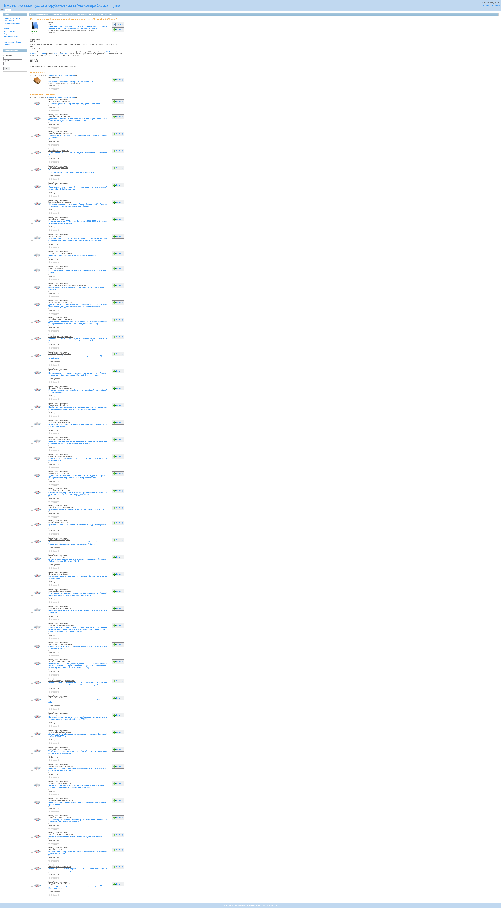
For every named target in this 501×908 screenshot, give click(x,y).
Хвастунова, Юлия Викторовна (59, 422)
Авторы (7, 29)
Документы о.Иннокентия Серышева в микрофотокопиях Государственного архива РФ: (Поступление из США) (77, 323)
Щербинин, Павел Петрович (58, 715)
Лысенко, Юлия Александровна (60, 783)
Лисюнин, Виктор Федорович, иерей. (61, 681)
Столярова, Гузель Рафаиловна (60, 456)
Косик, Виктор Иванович (57, 219)
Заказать (119, 24)
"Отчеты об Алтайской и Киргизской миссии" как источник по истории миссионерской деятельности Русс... (77, 786)
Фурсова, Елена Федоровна (58, 557)
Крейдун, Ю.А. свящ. (55, 850)
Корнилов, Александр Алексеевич (60, 302)
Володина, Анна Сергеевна (58, 473)
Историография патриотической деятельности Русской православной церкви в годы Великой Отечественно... (77, 374)
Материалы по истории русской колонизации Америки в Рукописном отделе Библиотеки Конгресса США (77, 340)
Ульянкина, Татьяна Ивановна (59, 202)
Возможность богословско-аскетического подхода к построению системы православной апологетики (77, 171)
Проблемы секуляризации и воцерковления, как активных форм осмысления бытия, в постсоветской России (77, 408)
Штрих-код (7, 55)
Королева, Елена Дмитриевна (59, 591)
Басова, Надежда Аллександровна (61, 508)
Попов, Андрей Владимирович (59, 354)
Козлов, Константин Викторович (60, 644)
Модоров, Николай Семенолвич (60, 884)
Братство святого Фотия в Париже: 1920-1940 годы (72, 255)
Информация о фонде (12, 42)
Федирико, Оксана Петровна (59, 523)
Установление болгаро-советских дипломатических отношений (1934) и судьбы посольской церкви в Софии (77, 239)
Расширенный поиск (12, 23)
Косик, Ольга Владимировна (58, 151)
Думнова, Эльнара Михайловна (60, 134)
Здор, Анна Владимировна (58, 168)
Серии (6, 34)
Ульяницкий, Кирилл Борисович (60, 320)
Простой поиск (9, 21)
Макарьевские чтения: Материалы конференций (70, 82)
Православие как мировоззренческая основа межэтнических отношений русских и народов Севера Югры (77, 442)
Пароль (6, 61)
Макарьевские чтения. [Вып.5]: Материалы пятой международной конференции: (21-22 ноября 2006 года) (77, 27)
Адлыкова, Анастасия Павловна (60, 817)
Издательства (9, 31)
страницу (50, 75)
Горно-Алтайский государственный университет (74, 30)
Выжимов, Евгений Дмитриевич (59, 732)
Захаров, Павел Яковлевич (58, 185)
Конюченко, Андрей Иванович (59, 661)
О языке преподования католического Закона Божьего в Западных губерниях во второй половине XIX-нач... (77, 543)
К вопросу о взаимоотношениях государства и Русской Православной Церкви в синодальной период (77, 594)
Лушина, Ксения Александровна (60, 253)
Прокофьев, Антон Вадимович (59, 608)
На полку (119, 30)
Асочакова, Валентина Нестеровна (61, 800)
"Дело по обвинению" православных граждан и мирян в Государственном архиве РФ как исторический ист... (77, 476)
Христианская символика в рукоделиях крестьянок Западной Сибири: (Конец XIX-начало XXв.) (77, 560)
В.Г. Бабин (110, 52)
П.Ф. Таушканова (60, 54)
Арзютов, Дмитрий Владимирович (60, 835)
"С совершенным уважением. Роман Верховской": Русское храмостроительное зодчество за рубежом (77, 205)
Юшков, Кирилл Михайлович (58, 405)
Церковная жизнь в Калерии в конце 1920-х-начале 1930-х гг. (76, 510)
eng (6, 10)
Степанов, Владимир (56, 268)
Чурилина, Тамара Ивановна (59, 491)
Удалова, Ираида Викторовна (59, 439)
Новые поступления (12, 18)
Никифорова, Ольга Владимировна (61, 625)
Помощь (7, 45)
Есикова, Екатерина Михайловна (60, 766)
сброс (66, 75)
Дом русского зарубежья (490, 5)
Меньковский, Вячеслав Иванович (60, 371)
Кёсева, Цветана (54, 236)
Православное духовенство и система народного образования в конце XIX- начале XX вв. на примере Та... (77, 684)
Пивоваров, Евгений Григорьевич (60, 337)
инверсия (58, 75)
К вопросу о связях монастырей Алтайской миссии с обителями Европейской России (77, 820)
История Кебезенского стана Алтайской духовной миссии (75, 837)
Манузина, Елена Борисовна (59, 101)
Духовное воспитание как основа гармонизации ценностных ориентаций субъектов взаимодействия (77, 119)
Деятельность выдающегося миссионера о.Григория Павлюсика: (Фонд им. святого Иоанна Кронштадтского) (77, 305)
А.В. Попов (41, 54)
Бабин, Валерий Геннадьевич (59, 540)
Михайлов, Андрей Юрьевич (58, 574)
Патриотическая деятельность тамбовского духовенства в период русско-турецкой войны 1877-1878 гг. (77, 718)
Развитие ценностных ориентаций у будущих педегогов (74, 103)
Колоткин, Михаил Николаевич (59, 867)
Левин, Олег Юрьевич (56, 698)
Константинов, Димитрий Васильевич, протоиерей (67, 285)
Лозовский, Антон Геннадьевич (59, 749)
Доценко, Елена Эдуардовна (59, 116)
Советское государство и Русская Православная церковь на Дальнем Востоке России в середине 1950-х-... (77, 494)
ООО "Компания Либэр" (251, 905)
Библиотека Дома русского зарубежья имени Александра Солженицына (62, 5)
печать (72, 75)
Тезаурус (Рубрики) (11, 36)
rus (9, 10)
